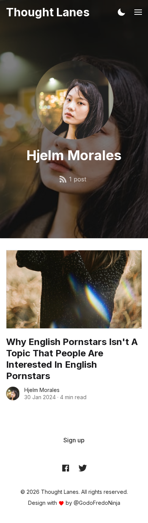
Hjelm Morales (42, 390)
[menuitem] (74, 440)
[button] (121, 12)
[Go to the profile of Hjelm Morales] (13, 393)
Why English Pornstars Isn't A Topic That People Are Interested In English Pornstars (72, 358)
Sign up (74, 440)
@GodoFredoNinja (97, 503)
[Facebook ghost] (65, 468)
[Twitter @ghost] (82, 468)
